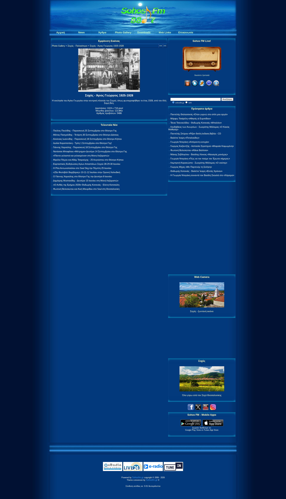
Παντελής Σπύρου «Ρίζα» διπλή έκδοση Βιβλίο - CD (195, 133)
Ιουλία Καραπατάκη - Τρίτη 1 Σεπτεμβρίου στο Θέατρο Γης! (82, 143)
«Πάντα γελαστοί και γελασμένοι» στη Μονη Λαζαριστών (81, 155)
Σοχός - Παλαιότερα (77, 45)
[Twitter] (198, 409)
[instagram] (213, 409)
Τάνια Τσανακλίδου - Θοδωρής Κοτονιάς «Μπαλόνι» (196, 122)
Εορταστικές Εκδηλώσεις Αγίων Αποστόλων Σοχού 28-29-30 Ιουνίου (86, 164)
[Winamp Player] (202, 85)
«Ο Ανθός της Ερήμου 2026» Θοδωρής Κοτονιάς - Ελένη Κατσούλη (86, 184)
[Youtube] (205, 409)
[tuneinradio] (173, 470)
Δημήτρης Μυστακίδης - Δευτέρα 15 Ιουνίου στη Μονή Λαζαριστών (85, 180)
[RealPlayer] (209, 85)
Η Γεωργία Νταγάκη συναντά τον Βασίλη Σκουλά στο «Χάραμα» (202, 175)
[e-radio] (153, 470)
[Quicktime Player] (216, 85)
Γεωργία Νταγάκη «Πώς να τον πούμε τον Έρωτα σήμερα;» (200, 158)
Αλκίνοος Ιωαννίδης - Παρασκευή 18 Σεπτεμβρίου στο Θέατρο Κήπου (87, 139)
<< (160, 45)
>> (165, 45)
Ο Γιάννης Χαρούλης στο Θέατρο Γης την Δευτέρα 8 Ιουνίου (82, 176)
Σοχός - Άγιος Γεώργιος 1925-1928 (107, 45)
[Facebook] (190, 409)
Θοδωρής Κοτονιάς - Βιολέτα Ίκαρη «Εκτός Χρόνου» (196, 171)
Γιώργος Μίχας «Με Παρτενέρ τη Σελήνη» (191, 167)
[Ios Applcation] (213, 425)
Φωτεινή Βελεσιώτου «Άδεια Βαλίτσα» (189, 150)
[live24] (133, 470)
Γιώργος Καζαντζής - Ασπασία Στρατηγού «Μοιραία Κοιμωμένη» (202, 146)
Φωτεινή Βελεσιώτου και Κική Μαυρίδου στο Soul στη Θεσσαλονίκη (86, 189)
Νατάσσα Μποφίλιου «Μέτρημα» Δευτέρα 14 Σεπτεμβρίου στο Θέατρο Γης (90, 151)
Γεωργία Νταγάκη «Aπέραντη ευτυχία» (189, 142)
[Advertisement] (201, 228)
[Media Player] (194, 85)
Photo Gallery (58, 45)
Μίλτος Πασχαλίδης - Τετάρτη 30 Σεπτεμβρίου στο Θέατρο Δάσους (86, 134)
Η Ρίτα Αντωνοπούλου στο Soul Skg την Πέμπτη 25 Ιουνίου (82, 168)
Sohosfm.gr (137, 477)
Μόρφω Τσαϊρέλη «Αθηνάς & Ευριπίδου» (190, 118)
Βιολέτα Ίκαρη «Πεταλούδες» (184, 137)
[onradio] (112, 470)
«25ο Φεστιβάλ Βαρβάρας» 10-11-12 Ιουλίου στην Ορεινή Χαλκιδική (86, 172)
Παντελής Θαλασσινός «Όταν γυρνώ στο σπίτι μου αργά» (199, 114)
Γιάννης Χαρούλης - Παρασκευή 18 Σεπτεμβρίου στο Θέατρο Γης (85, 147)
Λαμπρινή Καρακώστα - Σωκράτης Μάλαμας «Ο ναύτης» (198, 162)
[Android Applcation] (190, 425)
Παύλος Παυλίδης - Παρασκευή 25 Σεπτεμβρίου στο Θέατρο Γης (85, 130)
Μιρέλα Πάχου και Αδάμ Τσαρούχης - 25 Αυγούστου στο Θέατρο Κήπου (88, 159)
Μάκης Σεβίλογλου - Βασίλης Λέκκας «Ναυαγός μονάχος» (199, 154)
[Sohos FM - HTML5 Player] (187, 85)
